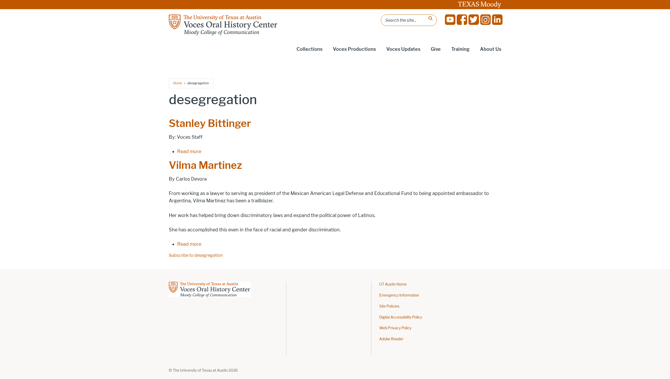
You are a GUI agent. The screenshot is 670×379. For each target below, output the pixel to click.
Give (436, 49)
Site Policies (389, 306)
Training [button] (460, 49)
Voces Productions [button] (354, 49)
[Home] (223, 24)
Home (177, 83)
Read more (189, 151)
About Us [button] (490, 49)
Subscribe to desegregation (196, 255)
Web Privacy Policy (395, 328)
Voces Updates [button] (403, 49)
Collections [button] (309, 49)
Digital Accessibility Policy (400, 317)
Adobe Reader (391, 339)
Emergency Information (399, 295)
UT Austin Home (393, 284)
